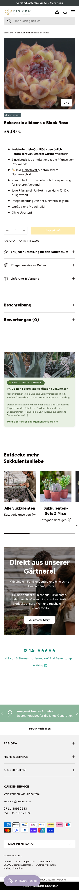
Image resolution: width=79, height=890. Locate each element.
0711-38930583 (15, 808)
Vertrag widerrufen (13, 868)
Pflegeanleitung (22, 201)
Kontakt (8, 861)
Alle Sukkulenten (19, 508)
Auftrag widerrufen (46, 864)
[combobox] (39, 21)
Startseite (8, 32)
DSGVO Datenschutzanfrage (18, 864)
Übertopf (26, 212)
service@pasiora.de (17, 801)
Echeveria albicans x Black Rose (33, 32)
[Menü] (73, 12)
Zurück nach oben (40, 728)
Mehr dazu (56, 3)
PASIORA (9, 240)
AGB (17, 861)
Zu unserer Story (39, 620)
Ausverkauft (53, 230)
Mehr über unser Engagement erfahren (31, 421)
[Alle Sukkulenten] (20, 486)
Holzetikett (30, 170)
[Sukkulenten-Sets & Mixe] (55, 486)
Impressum (29, 861)
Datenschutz (45, 861)
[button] (65, 12)
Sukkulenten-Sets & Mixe (56, 511)
